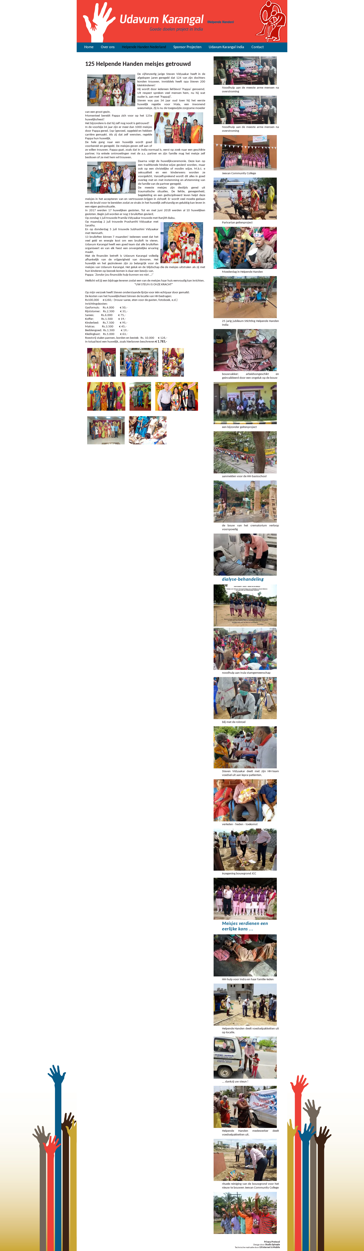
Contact (258, 47)
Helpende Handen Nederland (144, 47)
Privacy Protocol (272, 1242)
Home (89, 47)
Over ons (108, 47)
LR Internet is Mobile (270, 1247)
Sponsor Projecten (187, 47)
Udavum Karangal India (226, 47)
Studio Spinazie (272, 1245)
